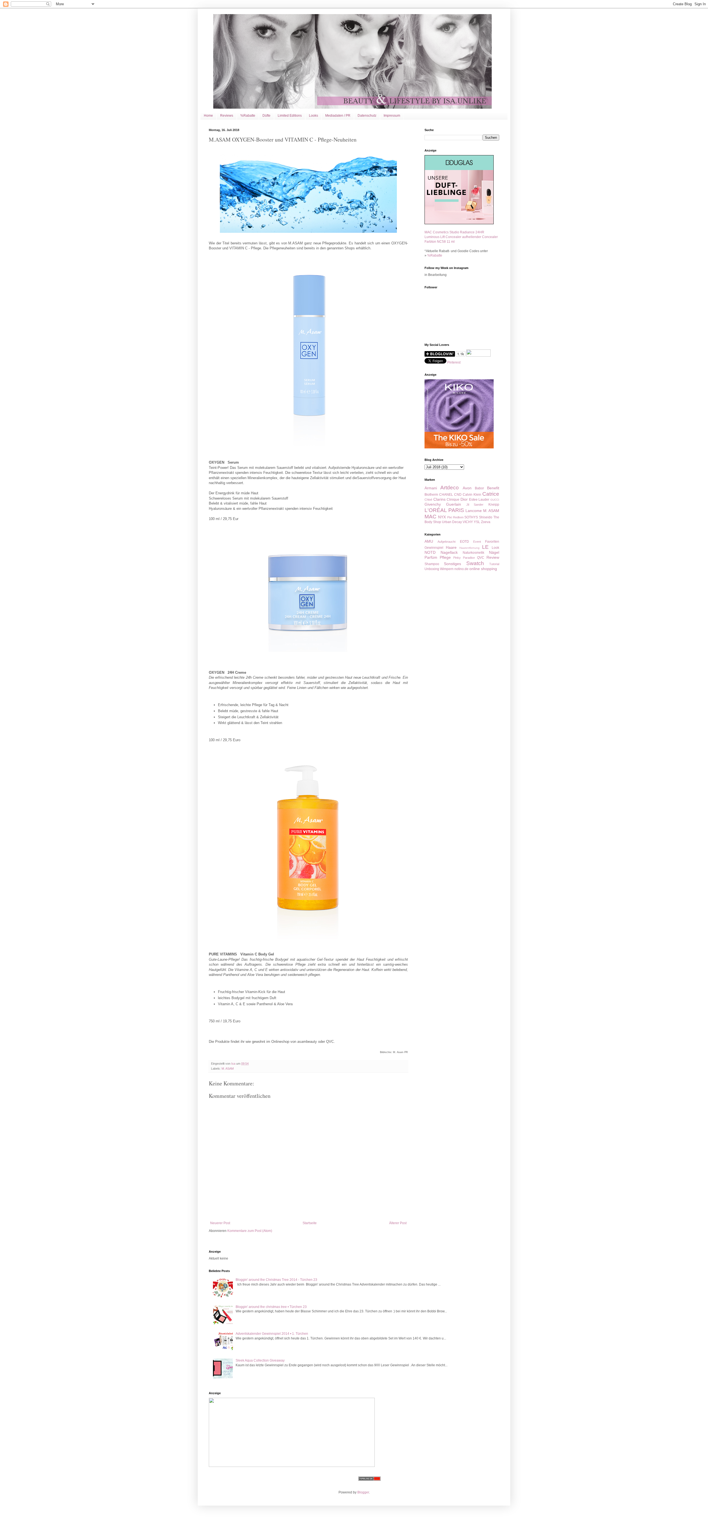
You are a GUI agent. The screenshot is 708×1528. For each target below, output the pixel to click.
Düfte (266, 115)
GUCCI (494, 499)
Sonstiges (452, 563)
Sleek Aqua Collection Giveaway (260, 1360)
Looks (313, 115)
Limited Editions (290, 115)
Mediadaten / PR (337, 115)
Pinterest (453, 362)
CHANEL (446, 495)
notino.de (461, 569)
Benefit (493, 488)
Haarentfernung (469, 547)
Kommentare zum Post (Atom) (249, 1231)
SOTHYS (471, 517)
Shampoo (432, 564)
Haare (451, 547)
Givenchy (433, 504)
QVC (480, 558)
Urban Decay (452, 522)
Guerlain (453, 504)
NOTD (430, 552)
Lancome (473, 510)
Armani (431, 488)
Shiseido (485, 517)
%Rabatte (247, 115)
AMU (429, 541)
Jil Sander (475, 504)
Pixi (449, 517)
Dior (464, 499)
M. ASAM (228, 1068)
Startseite (310, 1223)
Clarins (439, 499)
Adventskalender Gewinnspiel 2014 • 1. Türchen (272, 1334)
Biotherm (431, 495)
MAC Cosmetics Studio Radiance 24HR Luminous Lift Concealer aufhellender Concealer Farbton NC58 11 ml (461, 237)
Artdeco (449, 487)
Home (208, 115)
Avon (467, 488)
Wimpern (447, 569)
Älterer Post (398, 1223)
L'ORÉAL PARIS (444, 510)
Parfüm (431, 557)
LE (485, 547)
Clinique (453, 500)
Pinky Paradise (464, 557)
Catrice (490, 494)
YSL (477, 522)
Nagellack (449, 552)
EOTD (464, 542)
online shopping (483, 568)
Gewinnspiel (434, 548)
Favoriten (492, 542)
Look (495, 548)
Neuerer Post (220, 1223)
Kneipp (493, 504)
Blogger (363, 1492)
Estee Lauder (479, 500)
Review (492, 557)
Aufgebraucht (446, 541)
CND (458, 495)
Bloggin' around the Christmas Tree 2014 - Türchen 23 (276, 1280)
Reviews (226, 115)
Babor (479, 488)
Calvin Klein (472, 495)
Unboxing (432, 569)
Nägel (494, 552)
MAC (430, 516)
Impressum (392, 115)
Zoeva (485, 522)
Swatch (475, 563)
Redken (458, 517)
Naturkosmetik (473, 553)
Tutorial (494, 564)
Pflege (445, 557)
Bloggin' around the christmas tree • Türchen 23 (271, 1307)
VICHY (468, 522)
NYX (442, 517)
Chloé (428, 499)
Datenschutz (367, 115)
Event (477, 541)
